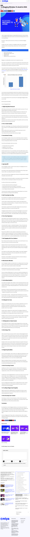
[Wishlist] (28, 1)
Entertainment (6, 492)
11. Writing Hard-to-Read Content (21, 484)
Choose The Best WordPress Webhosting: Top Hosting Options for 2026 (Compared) (21, 503)
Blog (2, 3)
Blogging (2, 5)
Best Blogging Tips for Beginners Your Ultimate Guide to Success (14, 433)
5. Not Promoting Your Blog (20, 477)
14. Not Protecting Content (21, 488)
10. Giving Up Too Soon (20, 483)
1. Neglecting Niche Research (21, 472)
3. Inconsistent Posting (20, 475)
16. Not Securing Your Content (21, 490)
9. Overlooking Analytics (20, 482)
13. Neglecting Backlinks (20, 487)
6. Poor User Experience (20, 478)
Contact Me (22, 522)
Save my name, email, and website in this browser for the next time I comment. (15, 463)
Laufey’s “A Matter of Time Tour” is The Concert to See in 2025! (14, 529)
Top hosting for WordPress (18, 496)
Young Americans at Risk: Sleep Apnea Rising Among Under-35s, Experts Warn (9, 504)
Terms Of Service (23, 520)
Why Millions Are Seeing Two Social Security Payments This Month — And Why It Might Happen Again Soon (21, 499)
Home (1, 3)
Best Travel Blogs (4, 442)
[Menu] (1, 1)
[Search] (27, 1)
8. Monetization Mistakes (20, 481)
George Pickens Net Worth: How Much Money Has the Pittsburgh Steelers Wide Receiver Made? (8, 472)
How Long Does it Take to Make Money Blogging (5, 432)
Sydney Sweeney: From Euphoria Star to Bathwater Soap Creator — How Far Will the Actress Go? (7, 478)
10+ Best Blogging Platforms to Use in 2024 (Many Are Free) (24, 433)
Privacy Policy (22, 521)
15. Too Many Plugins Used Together (22, 489)
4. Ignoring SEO (19, 476)
